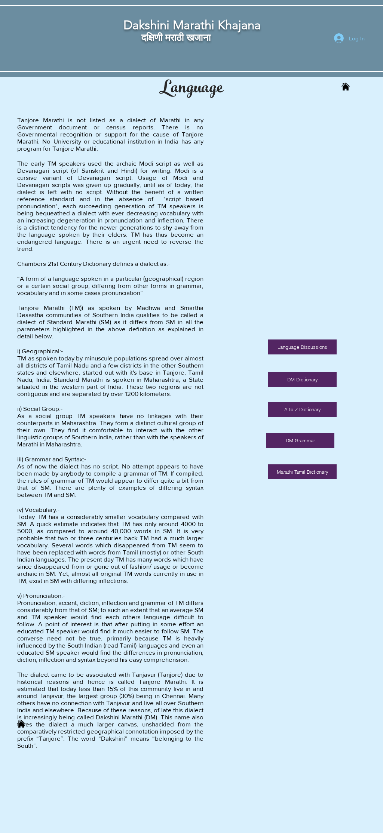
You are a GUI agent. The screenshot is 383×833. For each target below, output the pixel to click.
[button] (302, 471)
